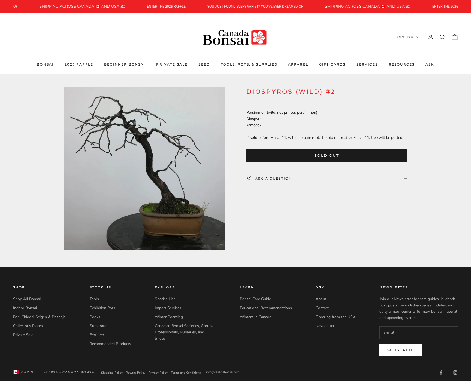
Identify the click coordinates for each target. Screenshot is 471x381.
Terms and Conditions (186, 373)
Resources (402, 64)
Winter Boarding (169, 316)
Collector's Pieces (28, 325)
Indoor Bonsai (25, 308)
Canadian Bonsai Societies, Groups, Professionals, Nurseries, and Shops (184, 332)
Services (367, 64)
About (321, 299)
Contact (322, 308)
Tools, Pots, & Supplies (249, 64)
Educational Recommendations (266, 308)
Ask (429, 64)
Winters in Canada (255, 316)
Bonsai (45, 64)
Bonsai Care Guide (255, 299)
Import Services (168, 308)
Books (95, 316)
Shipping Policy (112, 373)
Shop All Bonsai (27, 299)
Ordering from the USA (335, 316)
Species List (165, 299)
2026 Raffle (79, 64)
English (405, 37)
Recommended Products (110, 343)
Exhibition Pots (102, 308)
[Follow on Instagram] (455, 372)
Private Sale (172, 64)
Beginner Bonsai (124, 64)
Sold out (327, 155)
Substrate (98, 325)
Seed (204, 64)
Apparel (298, 64)
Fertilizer (97, 334)
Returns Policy (135, 373)
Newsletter (325, 325)
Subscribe (400, 350)
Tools (94, 299)
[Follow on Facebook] (441, 372)
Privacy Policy (158, 373)
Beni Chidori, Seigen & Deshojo (39, 316)
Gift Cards (332, 64)
